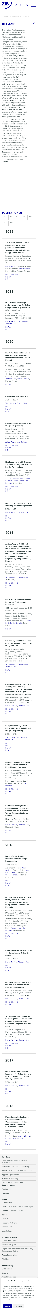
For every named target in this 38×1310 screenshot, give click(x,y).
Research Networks (9, 1223)
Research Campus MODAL (12, 1211)
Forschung (6, 1157)
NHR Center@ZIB (9, 1245)
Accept (7, 1306)
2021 (11, 217)
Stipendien (6, 1273)
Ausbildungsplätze (9, 1277)
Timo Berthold (10, 403)
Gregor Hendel (11, 875)
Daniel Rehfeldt (11, 266)
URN (7, 411)
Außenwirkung (7, 1266)
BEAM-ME (25, 17)
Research (15, 17)
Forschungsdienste (9, 1237)
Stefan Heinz (10, 740)
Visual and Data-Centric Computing (15, 1167)
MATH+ (5, 1215)
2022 (4, 217)
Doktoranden (7, 1269)
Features (5, 1193)
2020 (17, 217)
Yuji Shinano (23, 321)
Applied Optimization (10, 1175)
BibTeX (8, 277)
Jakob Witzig (22, 403)
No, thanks (18, 1306)
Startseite (5, 17)
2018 (30, 217)
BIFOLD (5, 1219)
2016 (11, 222)
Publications (6, 1189)
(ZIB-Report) (11, 274)
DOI (6, 279)
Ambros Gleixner (12, 478)
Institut (4, 1199)
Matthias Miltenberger (14, 1138)
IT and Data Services (10, 1241)
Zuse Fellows (7, 1231)
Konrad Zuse (7, 1227)
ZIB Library (6, 1259)
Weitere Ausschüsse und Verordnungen (17, 1207)
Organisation (7, 1203)
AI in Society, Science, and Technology (17, 1171)
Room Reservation (9, 1255)
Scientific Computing (10, 1179)
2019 (23, 217)
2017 (4, 222)
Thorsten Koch (24, 269)
